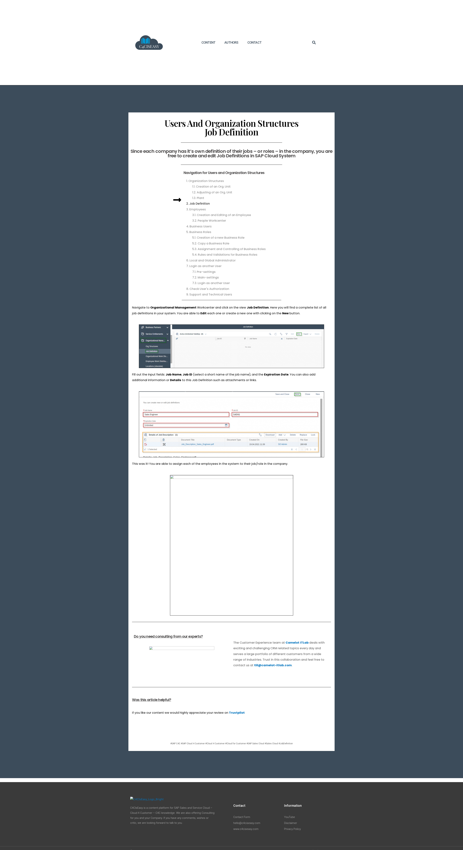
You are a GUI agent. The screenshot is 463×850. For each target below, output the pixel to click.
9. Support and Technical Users (209, 294)
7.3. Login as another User (211, 283)
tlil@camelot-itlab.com (273, 665)
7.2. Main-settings (205, 277)
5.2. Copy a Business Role (210, 243)
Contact (254, 42)
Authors (231, 42)
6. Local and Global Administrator (211, 260)
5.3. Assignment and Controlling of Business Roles (229, 249)
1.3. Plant (198, 198)
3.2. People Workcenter (209, 221)
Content (208, 42)
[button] (314, 42)
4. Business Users (199, 226)
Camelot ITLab (297, 643)
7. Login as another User (204, 266)
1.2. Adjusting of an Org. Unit (212, 192)
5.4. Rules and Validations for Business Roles (224, 255)
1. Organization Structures (205, 181)
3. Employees (196, 209)
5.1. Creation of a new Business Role (218, 238)
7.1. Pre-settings (204, 272)
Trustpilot (237, 713)
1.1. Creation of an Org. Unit (211, 186)
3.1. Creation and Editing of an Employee (221, 215)
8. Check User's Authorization (207, 289)
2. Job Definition (198, 204)
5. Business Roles (198, 232)
